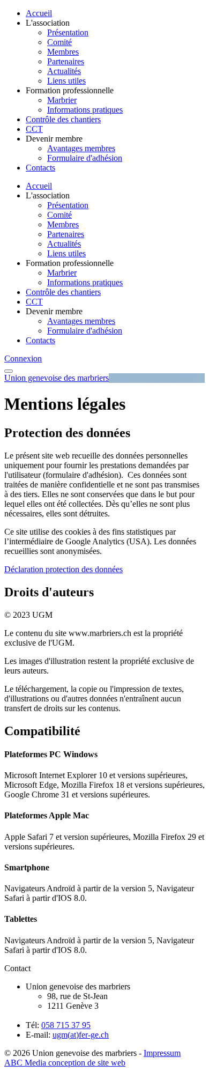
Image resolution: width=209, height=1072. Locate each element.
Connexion (23, 358)
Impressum (162, 1053)
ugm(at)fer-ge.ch (81, 1034)
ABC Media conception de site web (64, 1062)
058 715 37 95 (66, 1025)
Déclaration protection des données (63, 569)
